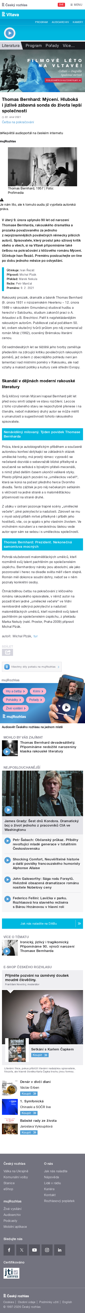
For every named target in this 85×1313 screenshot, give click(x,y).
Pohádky (12, 700)
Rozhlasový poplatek (59, 1201)
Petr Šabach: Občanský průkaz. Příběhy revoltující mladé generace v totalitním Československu (45, 844)
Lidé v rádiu (52, 1183)
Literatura (11, 45)
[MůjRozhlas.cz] (8, 142)
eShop (8, 1189)
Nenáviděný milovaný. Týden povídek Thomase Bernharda (42, 434)
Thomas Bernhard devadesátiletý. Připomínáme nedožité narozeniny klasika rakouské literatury (48, 747)
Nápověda (51, 1177)
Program (41, 22)
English (67, 1302)
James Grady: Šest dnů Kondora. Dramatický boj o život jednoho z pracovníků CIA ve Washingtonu (42, 825)
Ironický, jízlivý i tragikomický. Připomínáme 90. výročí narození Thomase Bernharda (47, 946)
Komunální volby (16, 1177)
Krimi (36, 691)
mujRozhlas (11, 680)
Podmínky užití (49, 1302)
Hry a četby (14, 691)
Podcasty (10, 1221)
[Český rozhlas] (14, 5)
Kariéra (49, 1189)
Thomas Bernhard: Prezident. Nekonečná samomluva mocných (38, 544)
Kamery (78, 22)
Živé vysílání (14, 708)
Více (69, 45)
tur (36, 636)
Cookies (8, 1302)
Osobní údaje (27, 1302)
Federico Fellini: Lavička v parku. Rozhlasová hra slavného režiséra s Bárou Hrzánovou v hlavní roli (40, 902)
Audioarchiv (60, 22)
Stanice (9, 1183)
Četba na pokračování (18, 122)
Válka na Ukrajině (16, 1171)
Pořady (52, 45)
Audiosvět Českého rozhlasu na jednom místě (32, 727)
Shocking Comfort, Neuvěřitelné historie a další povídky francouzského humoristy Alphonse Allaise (46, 863)
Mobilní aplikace (15, 1227)
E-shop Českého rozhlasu (28, 967)
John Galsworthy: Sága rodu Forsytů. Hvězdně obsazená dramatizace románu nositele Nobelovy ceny (46, 883)
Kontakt (50, 1195)
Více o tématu (16, 937)
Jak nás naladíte (56, 1171)
